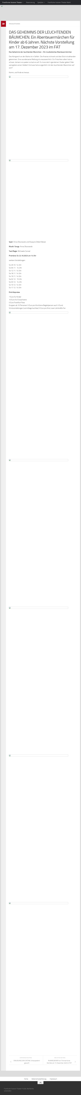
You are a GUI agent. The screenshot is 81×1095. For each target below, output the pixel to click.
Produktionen (14, 24)
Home (26, 1079)
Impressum (53, 1079)
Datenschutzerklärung (39, 1079)
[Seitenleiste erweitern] (3, 24)
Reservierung (30, 2)
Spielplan (40, 2)
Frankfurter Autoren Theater (12, 2)
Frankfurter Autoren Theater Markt (59, 2)
